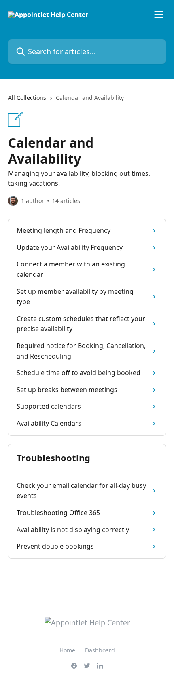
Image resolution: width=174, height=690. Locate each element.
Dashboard (100, 650)
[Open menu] (158, 14)
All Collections (27, 97)
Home (67, 650)
